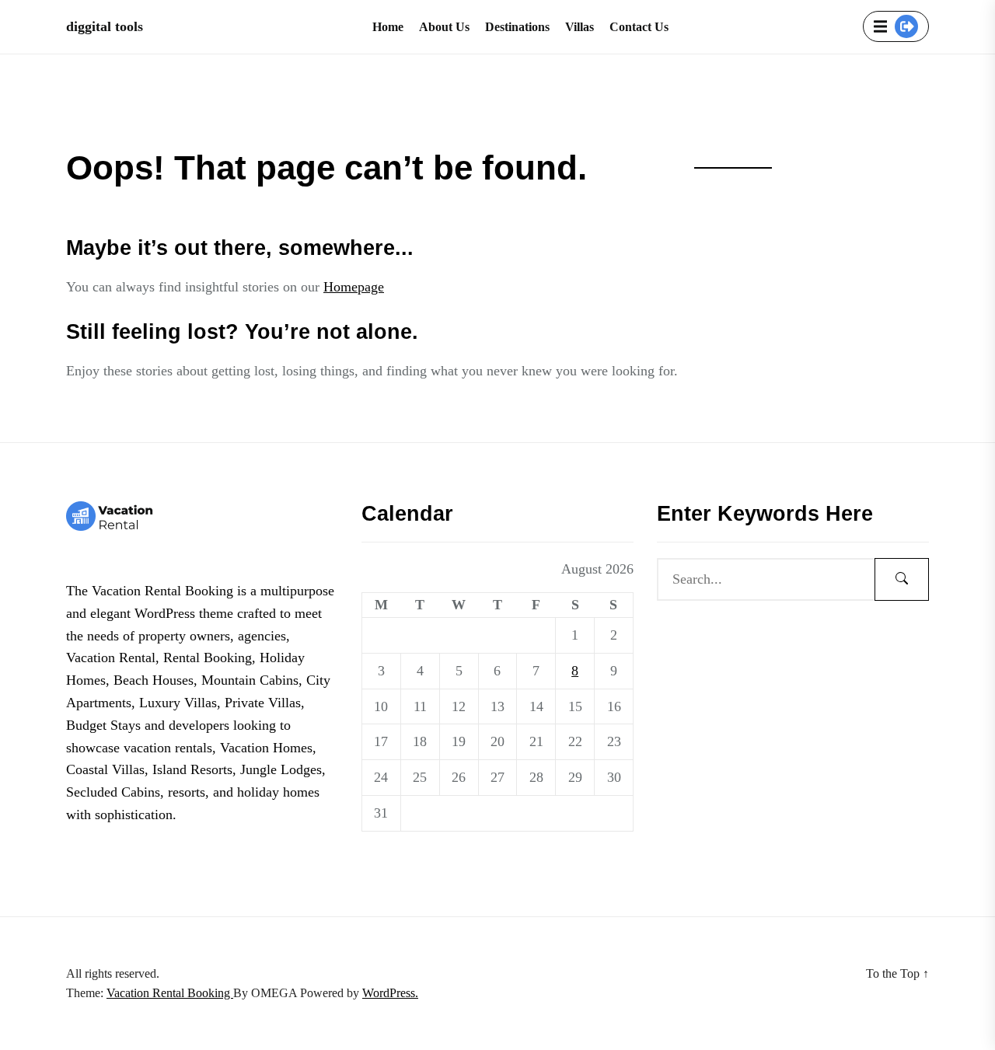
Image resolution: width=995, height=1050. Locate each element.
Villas (579, 26)
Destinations (517, 26)
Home (387, 26)
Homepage (353, 287)
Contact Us (639, 26)
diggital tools (104, 26)
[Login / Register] (906, 26)
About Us (444, 26)
